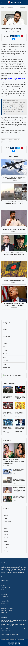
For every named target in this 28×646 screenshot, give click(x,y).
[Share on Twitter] (18, 36)
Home (2, 7)
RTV (24, 639)
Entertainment (7, 521)
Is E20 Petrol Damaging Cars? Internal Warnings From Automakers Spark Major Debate (20, 396)
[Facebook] (9, 643)
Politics (6, 534)
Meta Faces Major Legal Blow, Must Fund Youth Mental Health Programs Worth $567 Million (20, 429)
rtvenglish (8, 31)
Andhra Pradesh (10, 7)
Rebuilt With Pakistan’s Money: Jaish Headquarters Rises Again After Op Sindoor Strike (14, 203)
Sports (5, 541)
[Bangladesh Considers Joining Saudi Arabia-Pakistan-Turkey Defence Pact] (14, 269)
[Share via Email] (13, 39)
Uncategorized (7, 551)
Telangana (6, 544)
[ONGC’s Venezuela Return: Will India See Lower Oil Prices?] (8, 389)
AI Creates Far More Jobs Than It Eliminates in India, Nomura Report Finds (8, 429)
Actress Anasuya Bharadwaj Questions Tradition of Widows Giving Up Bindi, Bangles (13, 461)
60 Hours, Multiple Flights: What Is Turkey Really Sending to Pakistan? (18, 470)
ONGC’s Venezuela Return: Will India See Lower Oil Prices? (7, 396)
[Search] (26, 2)
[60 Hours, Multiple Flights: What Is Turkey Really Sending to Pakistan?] (14, 167)
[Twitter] (12, 643)
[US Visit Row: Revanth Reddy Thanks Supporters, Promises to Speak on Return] (14, 218)
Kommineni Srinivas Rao (14, 139)
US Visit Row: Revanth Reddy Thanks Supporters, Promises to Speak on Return (19, 489)
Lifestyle (6, 528)
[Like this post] (12, 36)
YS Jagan (4, 141)
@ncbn (11, 107)
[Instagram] (16, 643)
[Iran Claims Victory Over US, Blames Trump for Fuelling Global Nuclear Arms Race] (14, 243)
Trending (6, 547)
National (6, 531)
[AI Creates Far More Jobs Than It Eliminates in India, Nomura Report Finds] (8, 422)
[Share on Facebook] (16, 36)
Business (6, 515)
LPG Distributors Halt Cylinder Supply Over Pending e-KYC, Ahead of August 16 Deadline (8, 413)
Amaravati (4, 139)
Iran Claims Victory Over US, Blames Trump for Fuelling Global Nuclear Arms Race (14, 254)
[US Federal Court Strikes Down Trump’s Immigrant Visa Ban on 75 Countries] (14, 294)
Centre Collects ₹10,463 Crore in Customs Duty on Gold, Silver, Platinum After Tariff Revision (19, 413)
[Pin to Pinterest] (22, 36)
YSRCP (10, 141)
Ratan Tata (6, 538)
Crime (5, 518)
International (7, 525)
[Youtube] (19, 643)
